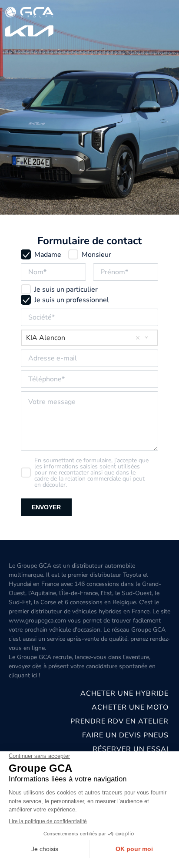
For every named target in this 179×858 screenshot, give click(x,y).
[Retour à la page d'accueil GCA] (29, 22)
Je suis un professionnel (71, 300)
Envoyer (46, 507)
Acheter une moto (130, 707)
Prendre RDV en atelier (119, 721)
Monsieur (96, 254)
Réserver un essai (131, 749)
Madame (47, 254)
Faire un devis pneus (125, 735)
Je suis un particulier (66, 289)
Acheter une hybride (124, 693)
